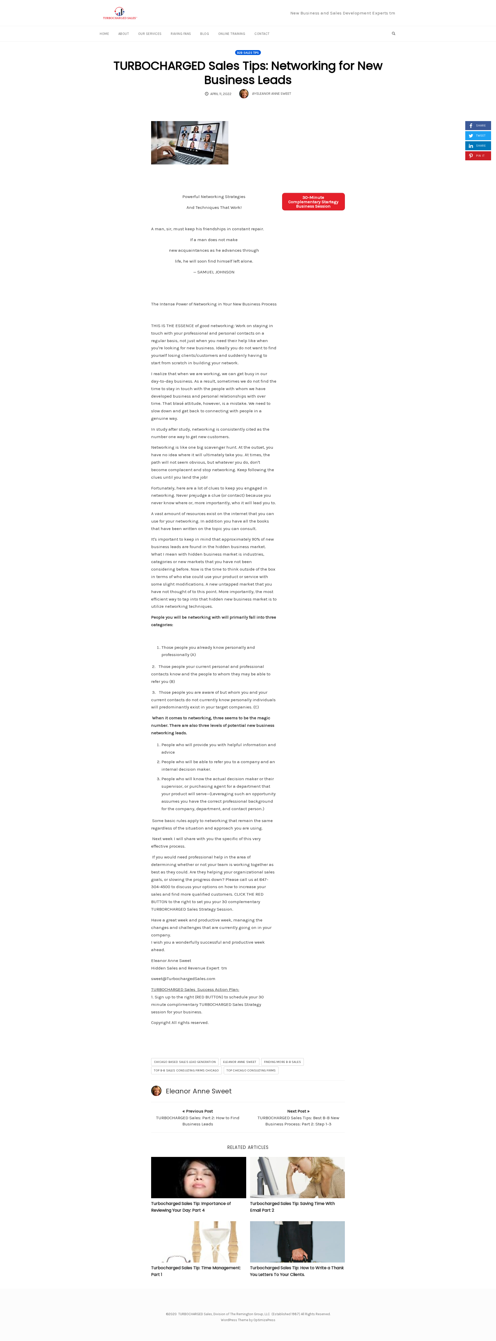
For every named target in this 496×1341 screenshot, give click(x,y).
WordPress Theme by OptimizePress (248, 1320)
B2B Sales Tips (248, 52)
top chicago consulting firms (251, 1070)
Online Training (231, 34)
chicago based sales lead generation (185, 1062)
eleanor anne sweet (240, 1062)
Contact (262, 34)
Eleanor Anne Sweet (199, 1091)
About (123, 34)
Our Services (150, 34)
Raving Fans (181, 34)
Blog (204, 34)
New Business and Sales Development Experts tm (343, 12)
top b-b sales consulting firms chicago (186, 1070)
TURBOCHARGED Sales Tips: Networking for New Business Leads (248, 73)
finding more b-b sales (282, 1062)
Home (104, 34)
